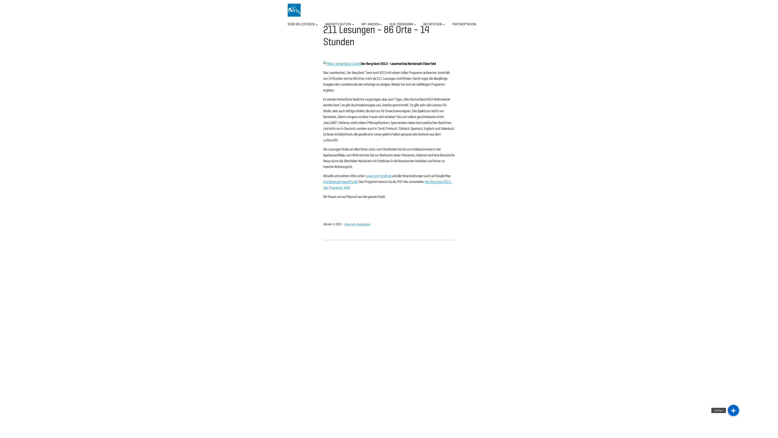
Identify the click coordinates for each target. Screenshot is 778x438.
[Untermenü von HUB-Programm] (415, 24)
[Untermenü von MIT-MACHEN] (381, 24)
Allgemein (350, 224)
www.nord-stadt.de (378, 175)
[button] (733, 410)
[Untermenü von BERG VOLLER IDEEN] (317, 24)
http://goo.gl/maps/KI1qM (340, 181)
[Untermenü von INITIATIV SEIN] (444, 24)
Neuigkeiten (363, 224)
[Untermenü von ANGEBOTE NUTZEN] (353, 24)
